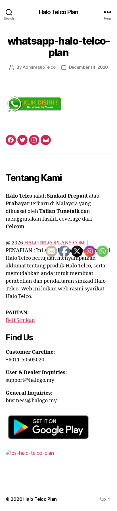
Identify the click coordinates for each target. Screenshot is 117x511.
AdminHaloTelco (39, 67)
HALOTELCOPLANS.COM (54, 243)
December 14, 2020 (88, 67)
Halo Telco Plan (58, 12)
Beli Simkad (20, 320)
